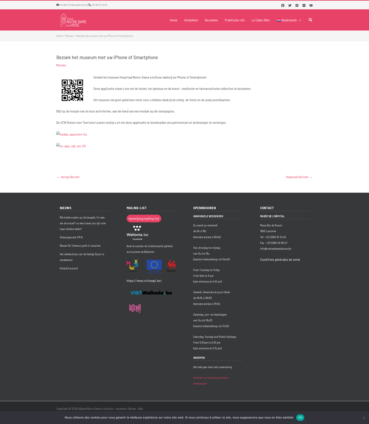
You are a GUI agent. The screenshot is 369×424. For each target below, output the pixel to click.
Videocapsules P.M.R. (71, 237)
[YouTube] (311, 5)
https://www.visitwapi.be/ (144, 280)
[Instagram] (297, 5)
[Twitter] (289, 5)
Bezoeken (211, 20)
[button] (299, 20)
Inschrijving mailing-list (144, 218)
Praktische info (235, 20)
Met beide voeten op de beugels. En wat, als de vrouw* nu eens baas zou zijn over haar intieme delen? (83, 223)
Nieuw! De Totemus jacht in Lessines (80, 245)
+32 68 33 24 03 (99, 4)
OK (300, 417)
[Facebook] (282, 5)
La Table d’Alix (261, 20)
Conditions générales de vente (280, 259)
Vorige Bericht (68, 177)
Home (173, 20)
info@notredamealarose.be (73, 4)
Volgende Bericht (299, 177)
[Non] (364, 417)
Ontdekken (191, 20)
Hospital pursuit (69, 268)
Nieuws (61, 65)
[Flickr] (304, 5)
